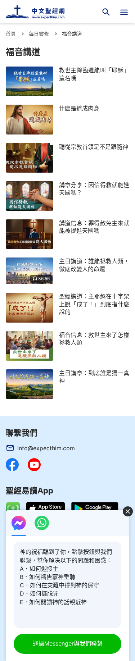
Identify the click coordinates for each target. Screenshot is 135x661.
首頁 (11, 34)
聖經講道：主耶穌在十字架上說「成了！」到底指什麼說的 (94, 304)
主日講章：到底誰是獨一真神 (94, 376)
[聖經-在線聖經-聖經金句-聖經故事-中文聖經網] (39, 12)
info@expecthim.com (46, 448)
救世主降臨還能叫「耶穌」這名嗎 (94, 74)
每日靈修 (39, 34)
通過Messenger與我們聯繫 (68, 643)
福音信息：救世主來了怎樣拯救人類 (94, 338)
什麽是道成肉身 (79, 108)
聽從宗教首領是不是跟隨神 (93, 146)
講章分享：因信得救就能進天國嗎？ (94, 188)
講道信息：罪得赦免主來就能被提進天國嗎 (94, 226)
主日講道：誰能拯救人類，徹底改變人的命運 (94, 264)
